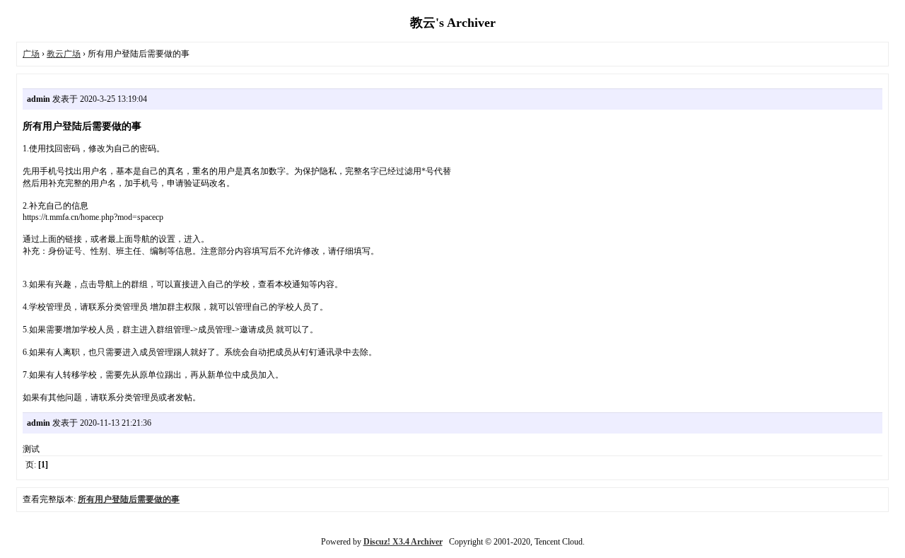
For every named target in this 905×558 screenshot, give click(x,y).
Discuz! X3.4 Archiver (403, 542)
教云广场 (64, 54)
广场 (31, 54)
